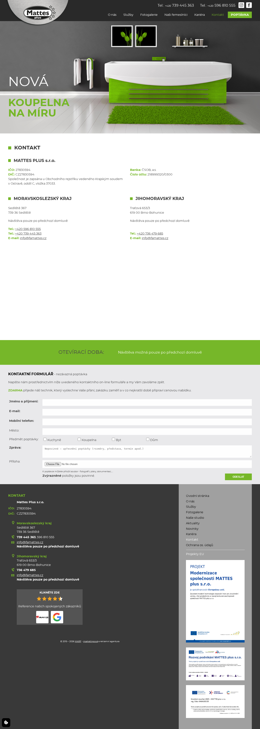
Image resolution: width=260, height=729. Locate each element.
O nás (112, 14)
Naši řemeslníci (175, 14)
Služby (128, 14)
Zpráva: (15, 447)
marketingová (90, 641)
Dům (154, 440)
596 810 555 (45, 537)
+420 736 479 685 (150, 233)
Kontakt (218, 14)
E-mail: (14, 411)
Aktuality (193, 523)
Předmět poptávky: (24, 439)
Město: (14, 430)
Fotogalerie (149, 14)
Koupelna (89, 440)
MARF (78, 641)
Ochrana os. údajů (199, 545)
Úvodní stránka (197, 495)
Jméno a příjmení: (23, 401)
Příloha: (14, 461)
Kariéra (199, 14)
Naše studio (195, 517)
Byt (118, 440)
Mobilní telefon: (21, 420)
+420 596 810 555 (28, 229)
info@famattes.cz (33, 238)
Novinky (192, 528)
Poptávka (240, 14)
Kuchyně (54, 440)
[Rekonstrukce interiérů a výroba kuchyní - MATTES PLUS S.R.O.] (37, 13)
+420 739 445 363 (28, 233)
